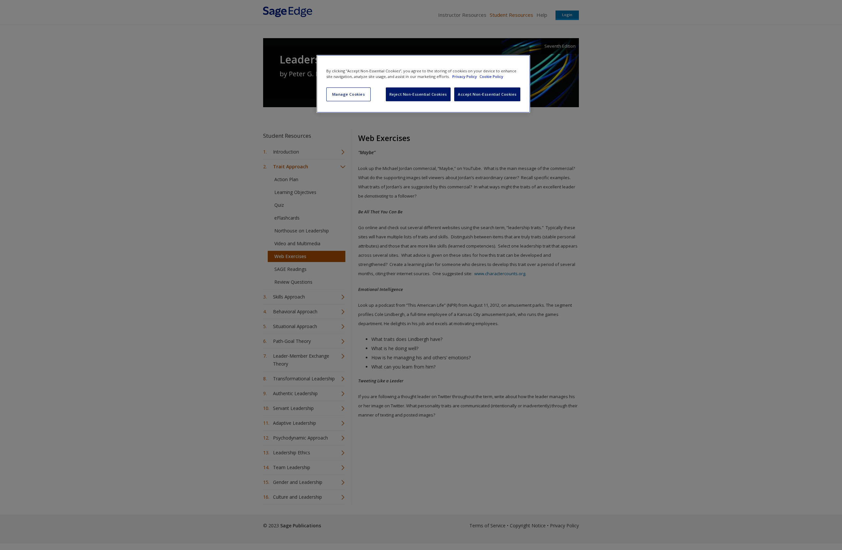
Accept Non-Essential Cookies (487, 94)
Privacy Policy (465, 76)
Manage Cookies (348, 94)
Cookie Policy (491, 76)
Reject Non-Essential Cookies (418, 94)
